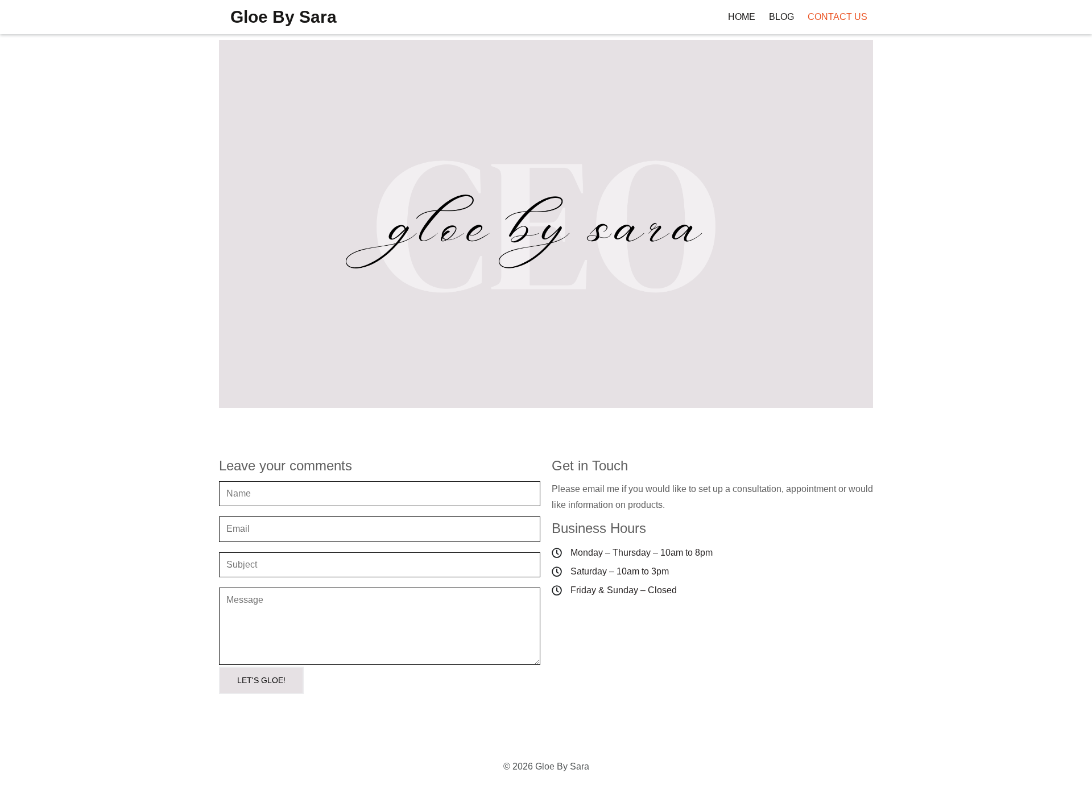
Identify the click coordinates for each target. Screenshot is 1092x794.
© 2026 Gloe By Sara (546, 766)
